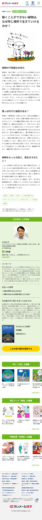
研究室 (8, 252)
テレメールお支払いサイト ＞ (8, 492)
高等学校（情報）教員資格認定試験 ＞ (30, 490)
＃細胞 (5, 203)
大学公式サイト (21, 334)
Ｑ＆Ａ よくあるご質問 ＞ (28, 492)
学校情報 (19, 330)
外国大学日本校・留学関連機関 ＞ (10, 478)
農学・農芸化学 (22, 11)
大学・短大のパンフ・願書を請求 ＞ (10, 474)
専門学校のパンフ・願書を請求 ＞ (10, 476)
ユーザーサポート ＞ (26, 495)
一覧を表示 (35, 392)
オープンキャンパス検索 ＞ (28, 474)
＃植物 (5, 195)
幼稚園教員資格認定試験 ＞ (28, 488)
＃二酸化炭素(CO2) (28, 195)
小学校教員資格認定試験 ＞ (8, 490)
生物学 (14, 11)
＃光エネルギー (24, 199)
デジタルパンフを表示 (23, 326)
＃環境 (11, 195)
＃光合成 (34, 199)
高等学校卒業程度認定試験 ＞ (8, 488)
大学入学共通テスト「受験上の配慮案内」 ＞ (30, 484)
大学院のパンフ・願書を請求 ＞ (29, 476)
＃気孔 (18, 195)
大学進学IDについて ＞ (7, 495)
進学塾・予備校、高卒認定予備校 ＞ (30, 481)
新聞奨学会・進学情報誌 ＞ (28, 478)
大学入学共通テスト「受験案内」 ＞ (10, 483)
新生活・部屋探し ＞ (6, 481)
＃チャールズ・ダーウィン (10, 199)
